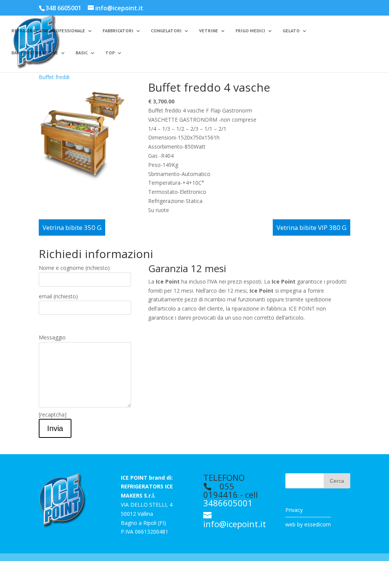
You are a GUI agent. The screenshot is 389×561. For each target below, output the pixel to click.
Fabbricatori (118, 30)
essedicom (317, 524)
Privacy (294, 509)
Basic (82, 52)
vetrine (208, 30)
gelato (291, 30)
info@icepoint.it (234, 523)
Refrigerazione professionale (48, 30)
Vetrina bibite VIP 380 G (311, 227)
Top (110, 52)
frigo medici (250, 30)
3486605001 (228, 503)
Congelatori (166, 30)
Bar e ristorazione (34, 52)
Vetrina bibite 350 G (72, 227)
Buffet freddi (54, 77)
